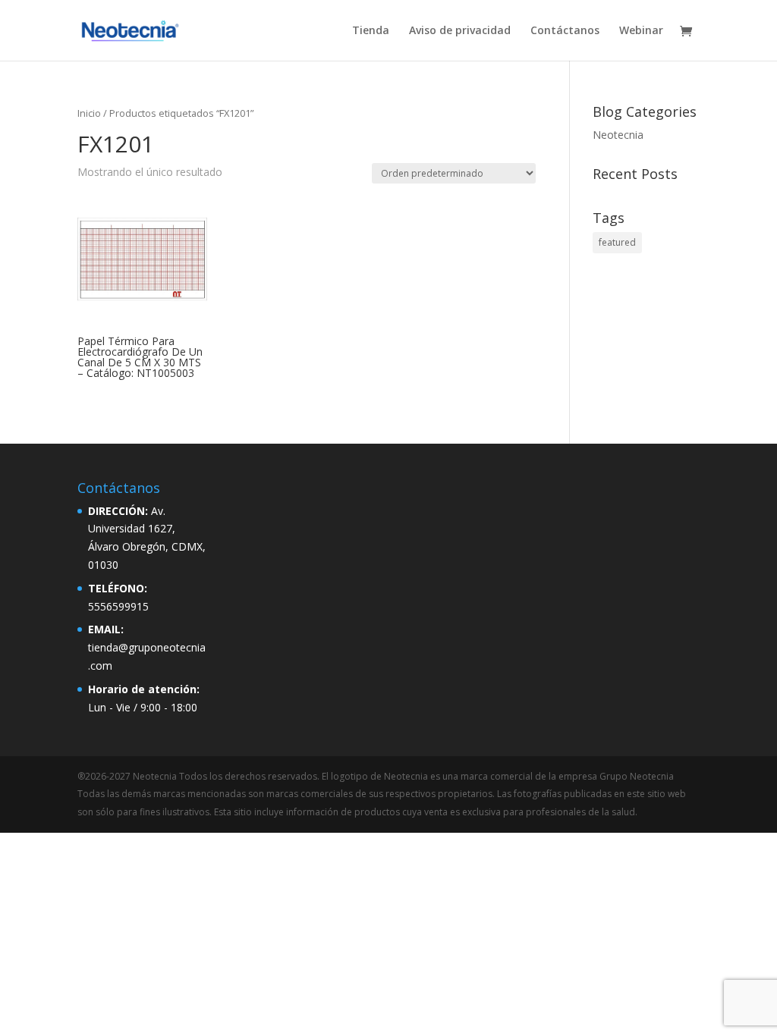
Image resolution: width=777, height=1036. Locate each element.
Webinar (641, 31)
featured (617, 242)
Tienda (370, 31)
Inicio (89, 113)
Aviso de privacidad (460, 31)
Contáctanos (564, 31)
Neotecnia (618, 134)
